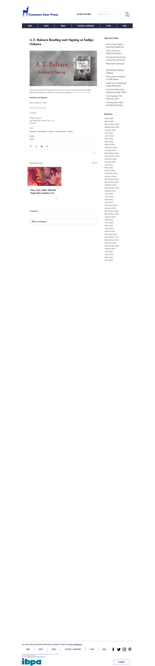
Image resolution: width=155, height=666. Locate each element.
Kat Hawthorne (60, 131)
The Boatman (42, 131)
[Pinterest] (130, 649)
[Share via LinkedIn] (42, 146)
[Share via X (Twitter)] (36, 146)
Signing (51, 131)
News (32, 139)
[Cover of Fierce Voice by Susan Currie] (44, 176)
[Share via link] (47, 146)
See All (94, 163)
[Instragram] (124, 649)
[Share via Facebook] (31, 146)
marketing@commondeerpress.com (36, 656)
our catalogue (76, 644)
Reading (33, 131)
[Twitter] (118, 649)
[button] (127, 14)
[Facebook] (113, 649)
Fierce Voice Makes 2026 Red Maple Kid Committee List (43, 191)
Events (70, 131)
